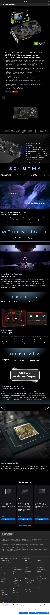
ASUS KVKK (39, 580)
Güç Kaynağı (15, 564)
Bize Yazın (27, 585)
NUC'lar (2, 590)
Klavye (14, 590)
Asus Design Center (28, 562)
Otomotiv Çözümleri (28, 565)
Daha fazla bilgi (8, 519)
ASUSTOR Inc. (39, 576)
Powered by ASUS (40, 574)
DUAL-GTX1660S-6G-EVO (8, 4)
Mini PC (2, 592)
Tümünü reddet (33, 612)
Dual (19, 558)
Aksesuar (3, 576)
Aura (26, 576)
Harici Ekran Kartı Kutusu (17, 569)
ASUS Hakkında (40, 562)
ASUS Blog (27, 567)
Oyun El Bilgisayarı (4, 564)
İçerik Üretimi (3, 573)
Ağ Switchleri (15, 583)
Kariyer (38, 587)
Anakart (2, 596)
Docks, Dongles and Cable (17, 597)
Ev (1, 567)
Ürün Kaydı (27, 584)
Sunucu (14, 586)
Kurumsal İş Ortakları (40, 573)
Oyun (2, 571)
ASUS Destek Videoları (29, 593)
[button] (1, 1)
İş (1, 569)
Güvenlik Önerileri (28, 589)
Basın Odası (39, 571)
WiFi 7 (14, 575)
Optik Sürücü (15, 567)
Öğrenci (2, 575)
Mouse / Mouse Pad (16, 592)
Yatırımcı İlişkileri (40, 567)
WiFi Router (15, 578)
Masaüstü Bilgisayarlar (5, 588)
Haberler (38, 564)
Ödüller (38, 565)
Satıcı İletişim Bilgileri (29, 596)
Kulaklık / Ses (15, 594)
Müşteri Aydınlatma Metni (41, 582)
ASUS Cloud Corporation (41, 578)
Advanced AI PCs (28, 571)
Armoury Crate (27, 574)
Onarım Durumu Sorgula (29, 580)
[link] (25, 1)
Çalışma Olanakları (40, 585)
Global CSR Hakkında (41, 569)
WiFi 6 (14, 576)
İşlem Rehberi (39, 584)
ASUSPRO (27, 564)
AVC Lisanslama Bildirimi (29, 573)
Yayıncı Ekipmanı (16, 596)
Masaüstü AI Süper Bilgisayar (18, 585)
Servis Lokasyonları (28, 582)
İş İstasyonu (3, 585)
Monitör (2, 581)
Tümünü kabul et (44, 612)
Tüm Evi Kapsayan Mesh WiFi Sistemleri (18, 581)
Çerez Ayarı (23, 612)
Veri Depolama (15, 565)
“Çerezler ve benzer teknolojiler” (29, 610)
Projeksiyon (3, 583)
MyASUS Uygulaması (29, 591)
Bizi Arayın (27, 587)
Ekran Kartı (15, 562)
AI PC (26, 569)
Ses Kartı (14, 571)
